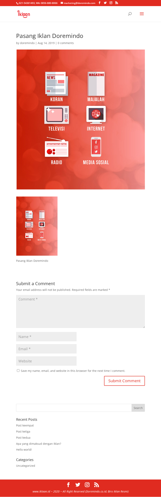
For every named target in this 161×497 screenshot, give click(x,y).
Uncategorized (25, 466)
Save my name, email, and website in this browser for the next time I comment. (73, 371)
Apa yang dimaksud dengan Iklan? (38, 444)
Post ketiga (23, 431)
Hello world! (24, 449)
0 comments (66, 43)
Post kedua (23, 437)
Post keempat (25, 425)
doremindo (27, 43)
